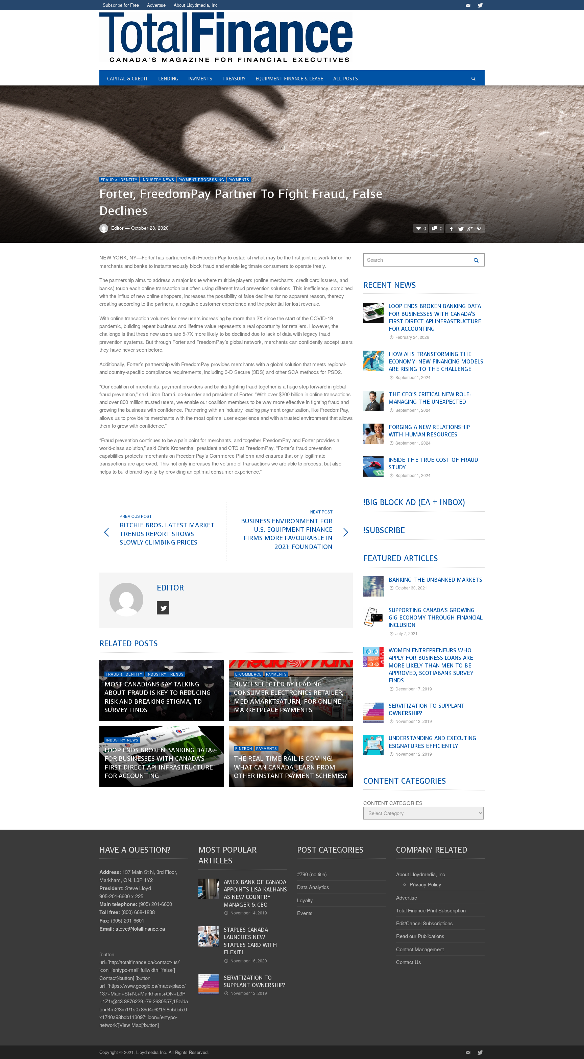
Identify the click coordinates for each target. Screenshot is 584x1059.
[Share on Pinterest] (479, 228)
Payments (238, 179)
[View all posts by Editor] (127, 599)
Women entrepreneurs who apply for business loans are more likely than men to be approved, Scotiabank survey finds (431, 665)
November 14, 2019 (248, 912)
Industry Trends (165, 674)
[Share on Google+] (470, 228)
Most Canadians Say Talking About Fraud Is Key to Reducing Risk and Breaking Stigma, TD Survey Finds (157, 697)
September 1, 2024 (413, 377)
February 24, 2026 (412, 337)
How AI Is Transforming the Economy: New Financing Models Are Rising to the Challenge (436, 361)
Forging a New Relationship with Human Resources (429, 430)
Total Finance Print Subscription (431, 910)
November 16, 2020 (248, 960)
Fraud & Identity (119, 179)
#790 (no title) (312, 874)
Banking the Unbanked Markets (435, 580)
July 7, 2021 (406, 633)
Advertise (406, 897)
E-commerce (248, 674)
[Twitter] (479, 5)
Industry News (158, 179)
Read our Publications (420, 935)
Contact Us (408, 961)
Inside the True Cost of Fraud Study (433, 463)
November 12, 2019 (413, 721)
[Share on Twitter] (460, 228)
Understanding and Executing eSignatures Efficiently (432, 742)
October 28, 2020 (150, 228)
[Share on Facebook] (451, 228)
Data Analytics (313, 886)
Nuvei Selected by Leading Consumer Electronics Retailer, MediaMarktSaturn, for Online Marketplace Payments (289, 697)
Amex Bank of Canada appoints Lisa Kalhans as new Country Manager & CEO (255, 893)
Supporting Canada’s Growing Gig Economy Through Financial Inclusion (436, 617)
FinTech (243, 748)
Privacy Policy (425, 884)
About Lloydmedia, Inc (420, 874)
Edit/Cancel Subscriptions (424, 923)
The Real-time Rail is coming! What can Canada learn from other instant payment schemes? (290, 767)
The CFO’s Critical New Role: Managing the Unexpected (430, 398)
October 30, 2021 (411, 587)
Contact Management (420, 949)
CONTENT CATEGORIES (392, 802)
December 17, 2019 (413, 688)
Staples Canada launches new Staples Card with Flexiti (250, 941)
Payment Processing (201, 179)
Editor (117, 228)
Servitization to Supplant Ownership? (427, 709)
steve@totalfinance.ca (140, 928)
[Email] (468, 5)
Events (305, 912)
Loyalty (305, 900)
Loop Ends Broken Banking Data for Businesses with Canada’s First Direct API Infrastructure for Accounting (158, 763)
